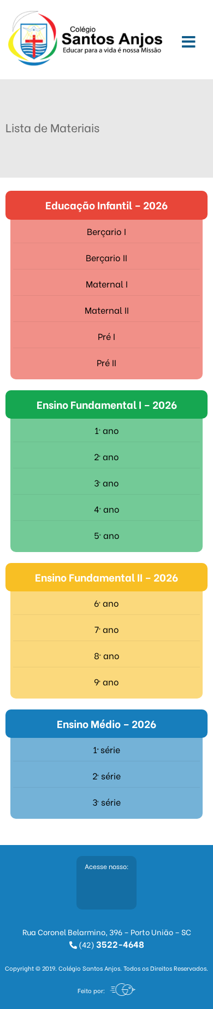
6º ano (106, 602)
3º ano (106, 482)
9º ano (106, 681)
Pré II (106, 362)
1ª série (106, 749)
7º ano (106, 629)
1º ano (106, 430)
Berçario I (106, 231)
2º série (106, 775)
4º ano (107, 508)
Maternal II (107, 309)
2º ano (106, 456)
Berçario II (106, 257)
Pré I (106, 336)
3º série (106, 801)
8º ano (107, 655)
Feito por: (91, 990)
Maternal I (107, 283)
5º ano (107, 535)
